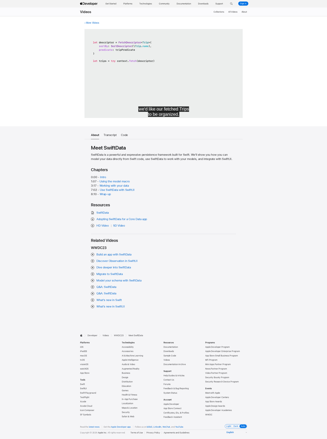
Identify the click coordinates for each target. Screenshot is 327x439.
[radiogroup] (236, 426)
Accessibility (128, 347)
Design (125, 377)
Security (126, 412)
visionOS (84, 364)
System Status (170, 393)
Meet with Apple (212, 393)
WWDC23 (118, 335)
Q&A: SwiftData (106, 287)
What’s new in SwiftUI (110, 306)
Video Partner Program (216, 373)
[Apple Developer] (89, 3)
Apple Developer (171, 404)
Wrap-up (105, 194)
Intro (103, 177)
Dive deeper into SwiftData (113, 267)
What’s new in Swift (109, 300)
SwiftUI (83, 388)
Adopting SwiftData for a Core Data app (121, 219)
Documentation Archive (175, 364)
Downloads (169, 351)
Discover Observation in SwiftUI (116, 261)
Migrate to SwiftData (109, 274)
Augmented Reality (130, 369)
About (244, 12)
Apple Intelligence (130, 360)
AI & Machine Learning (132, 356)
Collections (219, 12)
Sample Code (170, 356)
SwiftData (102, 212)
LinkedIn (157, 427)
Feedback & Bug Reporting (176, 388)
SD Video (119, 225)
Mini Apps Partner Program (218, 364)
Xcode (83, 401)
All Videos (232, 12)
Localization (127, 403)
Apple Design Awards (215, 406)
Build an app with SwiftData (113, 254)
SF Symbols (85, 415)
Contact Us (169, 380)
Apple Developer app (121, 427)
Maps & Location (129, 408)
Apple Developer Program (217, 347)
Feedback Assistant (173, 417)
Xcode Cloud (86, 406)
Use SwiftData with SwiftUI (117, 190)
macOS (83, 356)
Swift (82, 384)
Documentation (171, 347)
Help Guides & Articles (174, 375)
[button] (231, 3)
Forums (167, 384)
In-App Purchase (130, 399)
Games (125, 390)
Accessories (127, 351)
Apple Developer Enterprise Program (222, 351)
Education (126, 386)
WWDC (208, 415)
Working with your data (114, 185)
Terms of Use (136, 433)
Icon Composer (87, 410)
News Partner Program (216, 369)
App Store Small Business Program (221, 356)
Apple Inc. (102, 433)
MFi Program (211, 360)
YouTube (179, 427)
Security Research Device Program (222, 382)
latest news (94, 427)
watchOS (84, 369)
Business (126, 373)
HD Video (102, 225)
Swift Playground (88, 393)
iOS (81, 347)
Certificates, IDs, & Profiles (176, 413)
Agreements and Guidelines (176, 433)
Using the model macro (114, 181)
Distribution (127, 382)
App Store (84, 373)
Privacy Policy (153, 433)
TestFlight (84, 397)
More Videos (92, 22)
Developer (92, 335)
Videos (85, 12)
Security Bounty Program (217, 377)
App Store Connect (172, 408)
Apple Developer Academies (218, 410)
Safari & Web (128, 416)
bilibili (149, 427)
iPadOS (83, 351)
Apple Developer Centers (217, 397)
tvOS (82, 360)
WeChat (166, 427)
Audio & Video (128, 364)
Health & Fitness (129, 395)
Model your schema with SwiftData (118, 280)
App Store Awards (213, 401)
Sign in (243, 3)
